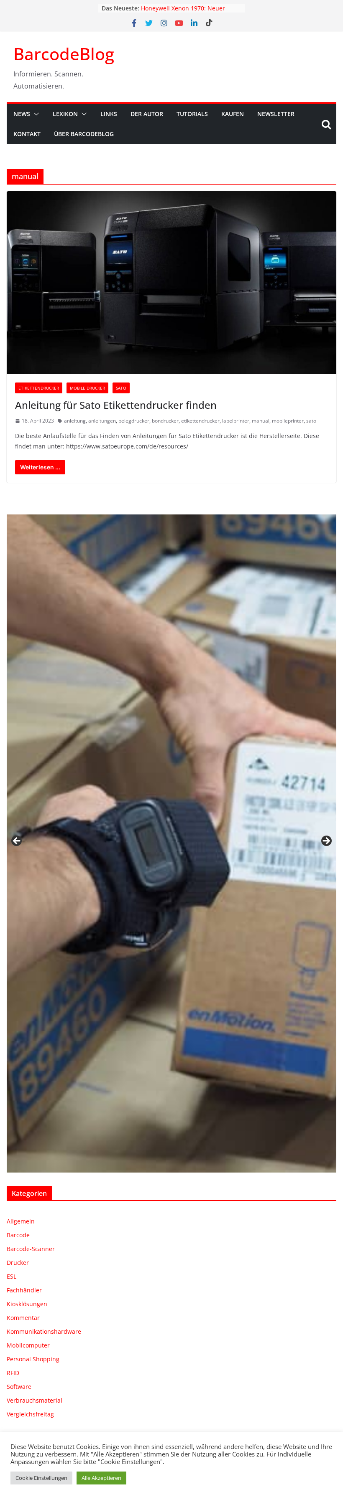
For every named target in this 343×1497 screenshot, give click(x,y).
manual (260, 420)
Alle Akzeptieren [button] (101, 1478)
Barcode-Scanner (31, 1249)
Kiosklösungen (27, 1304)
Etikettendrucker (38, 388)
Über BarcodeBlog (84, 134)
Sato (121, 388)
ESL (11, 1276)
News (21, 114)
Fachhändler (24, 1290)
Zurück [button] (17, 841)
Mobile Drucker (87, 388)
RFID (13, 1373)
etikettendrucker (200, 420)
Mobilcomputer (28, 1345)
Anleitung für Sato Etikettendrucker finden (116, 405)
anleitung (75, 420)
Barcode (18, 1235)
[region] (171, 843)
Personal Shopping (33, 1359)
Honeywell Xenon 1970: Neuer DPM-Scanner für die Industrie (184, 12)
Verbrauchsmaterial (34, 1400)
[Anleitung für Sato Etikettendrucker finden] (171, 282)
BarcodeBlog (63, 53)
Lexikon (65, 114)
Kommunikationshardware (44, 1331)
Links (108, 114)
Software (19, 1387)
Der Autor (147, 114)
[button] (34, 114)
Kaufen (232, 114)
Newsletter (275, 114)
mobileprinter (288, 420)
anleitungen (102, 420)
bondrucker (165, 420)
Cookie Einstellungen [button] (41, 1478)
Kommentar (23, 1318)
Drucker (18, 1262)
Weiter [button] (326, 841)
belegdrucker (133, 420)
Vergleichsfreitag (30, 1414)
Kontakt (27, 134)
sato (311, 420)
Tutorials (192, 114)
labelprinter (235, 420)
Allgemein (21, 1221)
